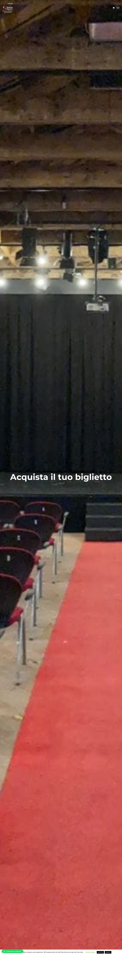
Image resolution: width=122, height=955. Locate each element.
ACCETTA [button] (100, 952)
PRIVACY (108, 952)
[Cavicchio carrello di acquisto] (113, 8)
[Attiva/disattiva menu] (118, 8)
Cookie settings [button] (90, 952)
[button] (12, 951)
